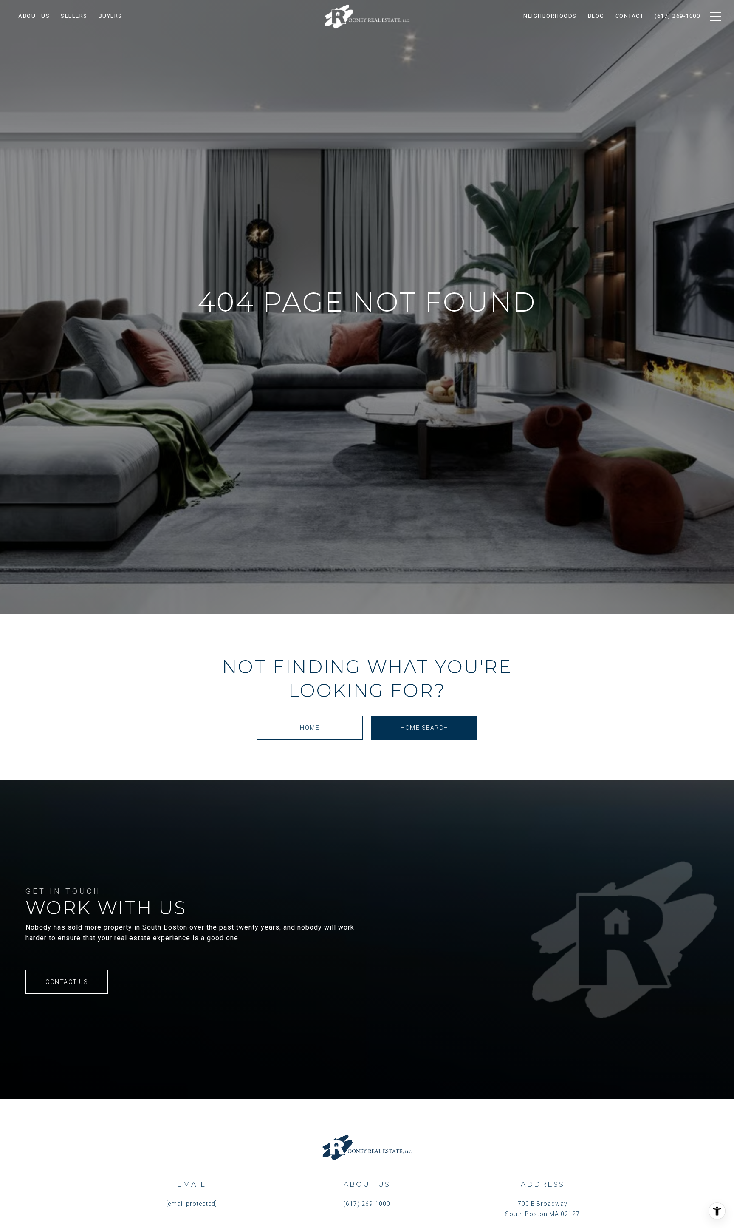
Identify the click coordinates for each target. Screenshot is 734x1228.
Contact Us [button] (66, 981)
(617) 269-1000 (366, 1203)
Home (309, 727)
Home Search (424, 727)
